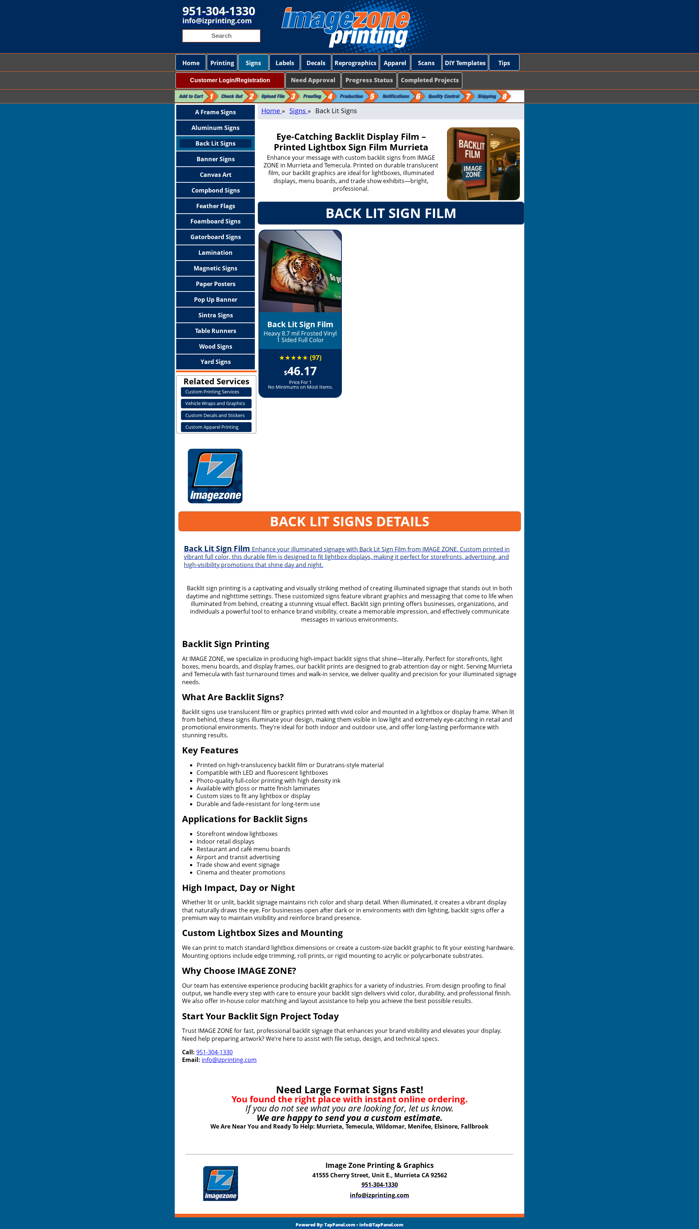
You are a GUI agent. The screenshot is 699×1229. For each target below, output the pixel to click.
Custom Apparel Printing (211, 427)
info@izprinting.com (229, 1060)
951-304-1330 (214, 1052)
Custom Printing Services (212, 391)
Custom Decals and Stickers (215, 415)
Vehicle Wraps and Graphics (215, 403)
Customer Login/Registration (230, 80)
